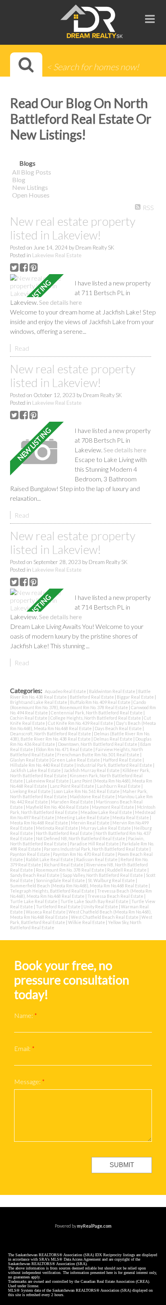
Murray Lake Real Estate (106, 827)
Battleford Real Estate (92, 696)
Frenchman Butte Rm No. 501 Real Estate (98, 754)
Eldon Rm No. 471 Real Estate (64, 749)
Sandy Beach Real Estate (35, 875)
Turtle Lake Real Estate (34, 901)
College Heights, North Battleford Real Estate (96, 717)
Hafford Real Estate (123, 759)
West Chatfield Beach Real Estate (105, 917)
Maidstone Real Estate (93, 796)
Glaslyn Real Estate (30, 759)
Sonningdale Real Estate (61, 880)
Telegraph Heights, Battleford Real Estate (52, 890)
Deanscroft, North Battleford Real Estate (51, 733)
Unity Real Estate (101, 906)
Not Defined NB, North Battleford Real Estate (81, 838)
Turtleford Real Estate (58, 906)
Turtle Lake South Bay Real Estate (94, 901)
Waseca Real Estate (46, 911)
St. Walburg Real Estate (112, 880)
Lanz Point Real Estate (72, 786)
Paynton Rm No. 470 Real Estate (84, 854)
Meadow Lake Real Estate (107, 812)
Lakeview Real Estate (56, 255)
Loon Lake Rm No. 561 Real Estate (87, 791)
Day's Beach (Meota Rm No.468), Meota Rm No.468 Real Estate (83, 725)
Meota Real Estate (131, 817)
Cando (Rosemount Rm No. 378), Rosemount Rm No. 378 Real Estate (78, 704)
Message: (28, 1081)
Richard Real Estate (64, 864)
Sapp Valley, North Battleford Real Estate (103, 875)
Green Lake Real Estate (76, 759)
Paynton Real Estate (30, 854)
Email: (23, 1048)
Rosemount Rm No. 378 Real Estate (70, 869)
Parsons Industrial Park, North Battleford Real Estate (96, 848)
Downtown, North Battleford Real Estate (98, 744)
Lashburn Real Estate (119, 786)
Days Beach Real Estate (119, 728)
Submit (122, 1164)
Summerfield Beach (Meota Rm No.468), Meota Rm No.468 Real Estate (79, 885)
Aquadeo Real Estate (66, 691)
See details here (60, 302)
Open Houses (31, 195)
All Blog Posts (31, 172)
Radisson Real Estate (97, 859)
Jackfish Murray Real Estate (92, 770)
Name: (24, 1015)
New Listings (30, 187)
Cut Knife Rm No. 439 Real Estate (81, 723)
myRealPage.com (94, 1225)
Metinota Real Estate (57, 827)
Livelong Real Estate (31, 791)
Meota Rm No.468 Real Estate (39, 822)
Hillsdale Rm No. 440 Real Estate (42, 765)
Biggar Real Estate (136, 696)
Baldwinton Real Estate (112, 691)
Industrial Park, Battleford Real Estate (115, 765)
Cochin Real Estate (29, 717)
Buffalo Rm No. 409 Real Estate (100, 702)
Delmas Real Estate (113, 738)
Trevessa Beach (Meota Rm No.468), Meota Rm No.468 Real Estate (81, 893)
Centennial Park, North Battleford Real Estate (97, 712)
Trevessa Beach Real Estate (115, 896)
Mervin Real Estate (90, 822)
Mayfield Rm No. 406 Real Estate (58, 807)
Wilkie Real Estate (87, 922)
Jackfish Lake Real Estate (36, 770)
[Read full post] (39, 285)
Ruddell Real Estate (127, 869)
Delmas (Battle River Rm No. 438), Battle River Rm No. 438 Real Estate (80, 736)
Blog (18, 179)
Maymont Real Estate (113, 807)
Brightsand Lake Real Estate (39, 702)
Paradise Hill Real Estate (95, 843)
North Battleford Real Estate (64, 833)
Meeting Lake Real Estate (83, 817)
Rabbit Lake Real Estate (50, 859)
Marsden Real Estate (72, 801)
